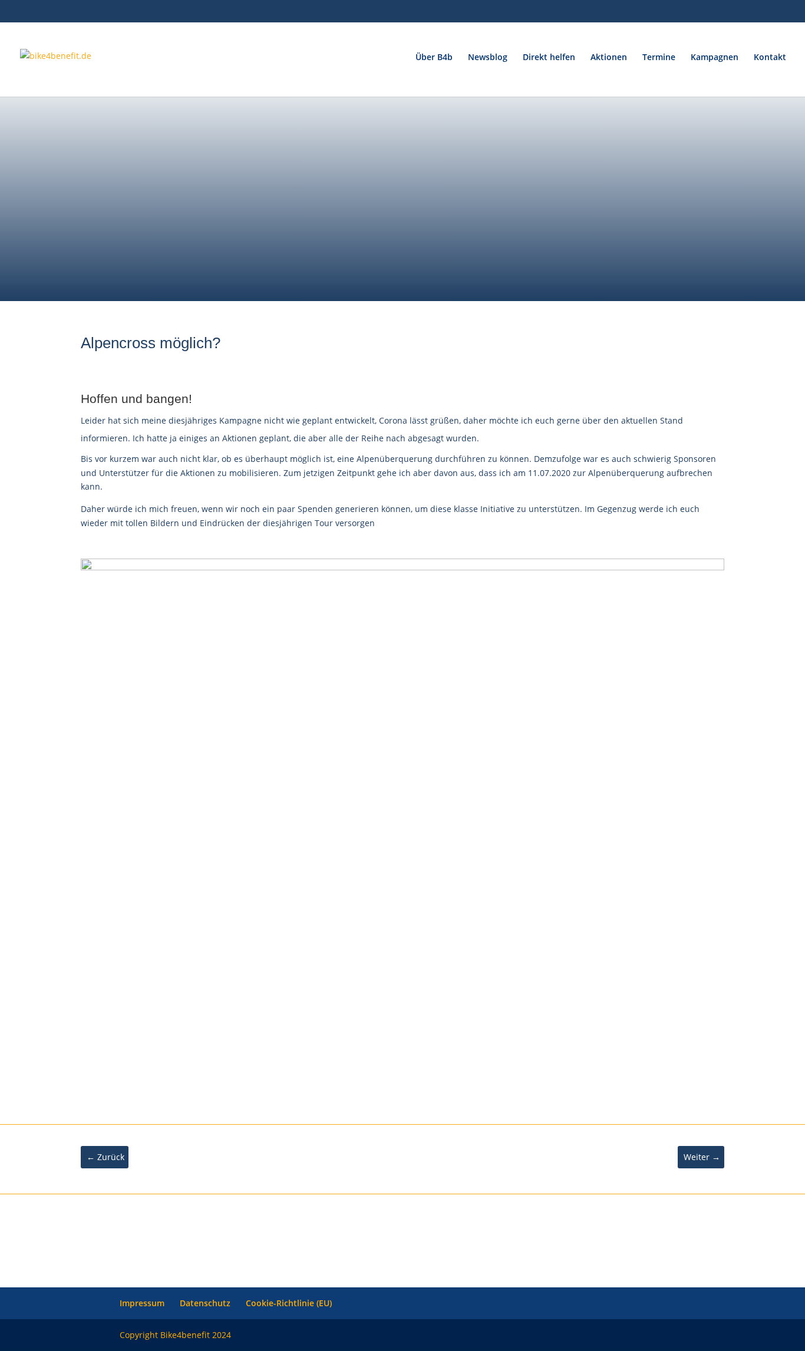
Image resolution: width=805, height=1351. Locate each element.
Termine (658, 57)
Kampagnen (714, 57)
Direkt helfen (549, 57)
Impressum (142, 1303)
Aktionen (608, 57)
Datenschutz (205, 1303)
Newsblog (487, 57)
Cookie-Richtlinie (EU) (289, 1303)
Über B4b (434, 57)
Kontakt (770, 57)
